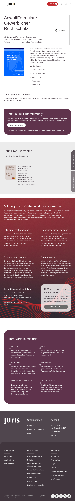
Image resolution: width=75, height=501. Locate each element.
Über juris (30, 425)
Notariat (30, 460)
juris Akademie (9, 464)
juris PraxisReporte (58, 475)
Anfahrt (53, 435)
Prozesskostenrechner (59, 471)
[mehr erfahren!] (60, 30)
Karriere (30, 433)
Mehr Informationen (16, 125)
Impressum (7, 495)
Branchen (32, 450)
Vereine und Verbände (35, 474)
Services (55, 450)
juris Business (9, 460)
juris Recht (8, 456)
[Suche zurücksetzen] (60, 4)
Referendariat (32, 481)
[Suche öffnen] (62, 4)
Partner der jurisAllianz (35, 429)
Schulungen (55, 456)
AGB (12, 495)
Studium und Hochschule (36, 485)
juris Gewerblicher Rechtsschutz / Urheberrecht (24, 169)
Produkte (9, 450)
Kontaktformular (56, 432)
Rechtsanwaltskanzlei (35, 456)
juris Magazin (55, 479)
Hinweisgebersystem (9, 497)
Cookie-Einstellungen (27, 495)
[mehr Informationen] (10, 172)
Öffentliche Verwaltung (35, 470)
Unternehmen (32, 477)
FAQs (53, 464)
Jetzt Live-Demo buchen (56, 307)
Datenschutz (17, 495)
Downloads (55, 467)
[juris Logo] (11, 4)
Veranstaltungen (56, 460)
